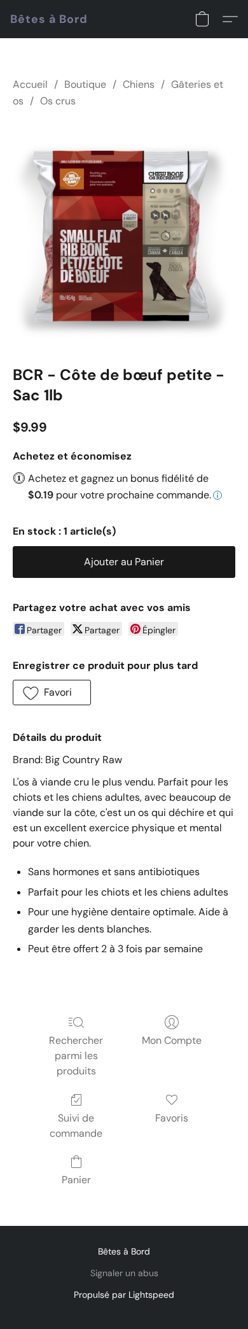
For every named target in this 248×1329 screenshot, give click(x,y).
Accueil (30, 84)
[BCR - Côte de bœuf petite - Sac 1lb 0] (124, 234)
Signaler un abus (124, 1273)
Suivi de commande (76, 1125)
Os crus (58, 101)
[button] (49, 19)
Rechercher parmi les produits (76, 1056)
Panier (76, 1179)
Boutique (85, 84)
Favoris (171, 1118)
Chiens (139, 84)
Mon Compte (172, 1040)
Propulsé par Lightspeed (124, 1294)
